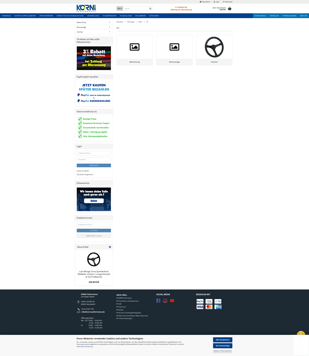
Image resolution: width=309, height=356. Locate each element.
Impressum (122, 307)
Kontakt (120, 310)
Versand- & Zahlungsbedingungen (129, 313)
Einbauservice (260, 16)
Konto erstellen (83, 171)
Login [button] (217, 2)
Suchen (94, 230)
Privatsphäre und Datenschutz (128, 301)
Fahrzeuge (6, 16)
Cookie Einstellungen (125, 318)
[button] (205, 2)
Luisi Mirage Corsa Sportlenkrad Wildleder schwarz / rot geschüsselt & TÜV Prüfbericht (94, 274)
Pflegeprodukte (109, 16)
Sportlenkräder (46, 16)
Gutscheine (154, 16)
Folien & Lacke (126, 16)
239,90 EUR (94, 282)
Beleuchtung (81, 22)
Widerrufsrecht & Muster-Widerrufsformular (133, 316)
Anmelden (93, 165)
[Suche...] (150, 8)
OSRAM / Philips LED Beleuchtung (70, 16)
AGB (119, 304)
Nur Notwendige (223, 346)
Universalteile (93, 16)
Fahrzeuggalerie (289, 16)
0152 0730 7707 (87, 309)
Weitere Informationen (223, 351)
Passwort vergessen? (85, 174)
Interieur (80, 32)
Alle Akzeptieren (223, 340)
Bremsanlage (81, 27)
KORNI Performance (125, 298)
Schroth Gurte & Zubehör (25, 16)
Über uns (303, 16)
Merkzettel (228, 2)
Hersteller (274, 16)
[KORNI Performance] (95, 8)
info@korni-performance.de (93, 312)
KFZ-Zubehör (140, 16)
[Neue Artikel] (110, 247)
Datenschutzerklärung (85, 346)
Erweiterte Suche (94, 236)
